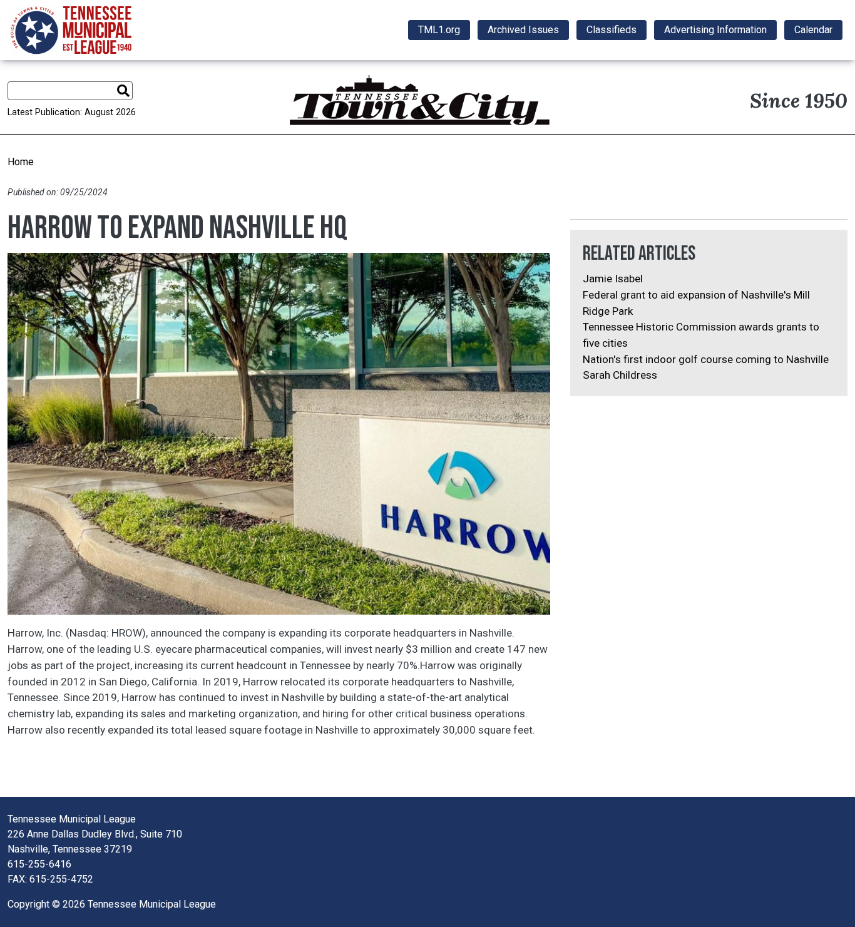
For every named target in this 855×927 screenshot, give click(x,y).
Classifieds (611, 30)
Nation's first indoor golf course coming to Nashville (706, 359)
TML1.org (439, 30)
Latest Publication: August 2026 (72, 112)
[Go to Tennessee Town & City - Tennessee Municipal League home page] (71, 30)
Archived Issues (523, 30)
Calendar (813, 30)
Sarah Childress (620, 375)
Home (21, 162)
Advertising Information (715, 30)
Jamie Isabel (613, 278)
